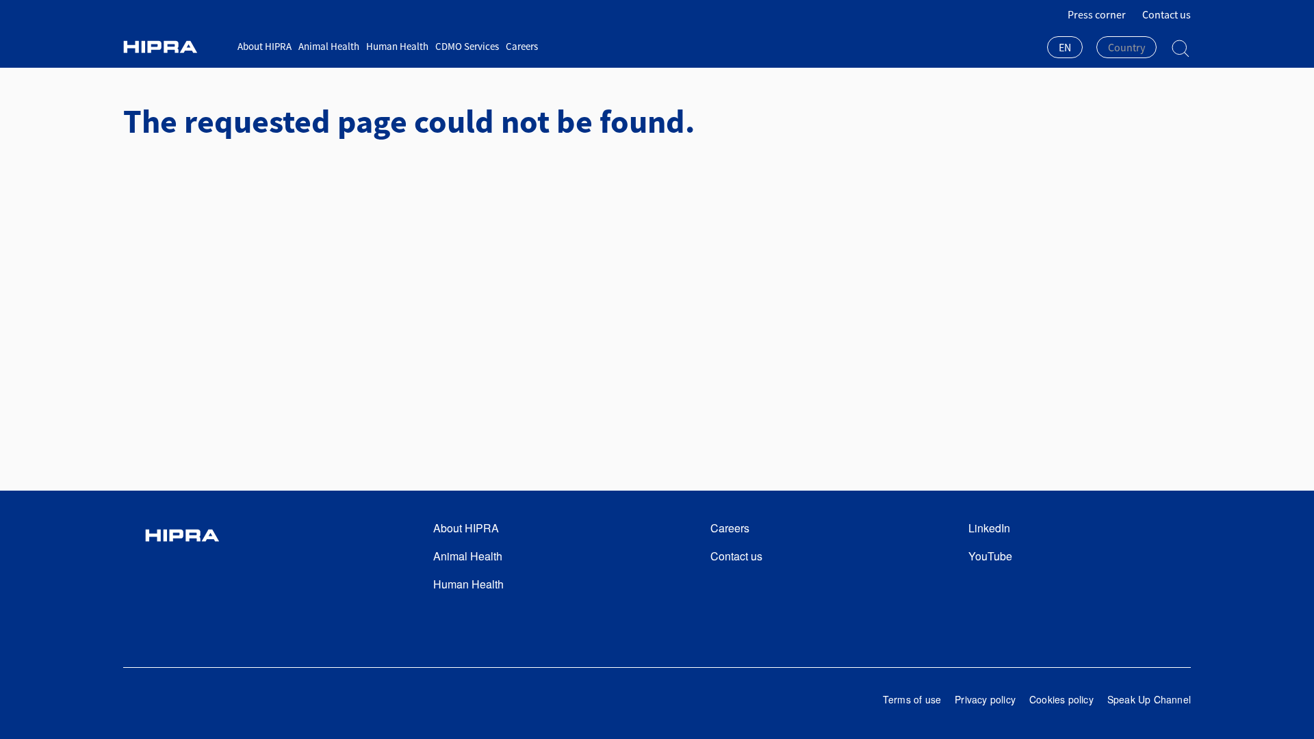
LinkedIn (989, 528)
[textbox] (1126, 47)
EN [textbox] (1065, 47)
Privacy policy (985, 699)
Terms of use (912, 699)
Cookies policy (1061, 699)
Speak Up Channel (1149, 699)
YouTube (990, 556)
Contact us (1166, 14)
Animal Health (328, 46)
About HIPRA (264, 46)
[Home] (175, 47)
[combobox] (1065, 48)
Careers (522, 46)
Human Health (397, 46)
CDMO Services (467, 46)
